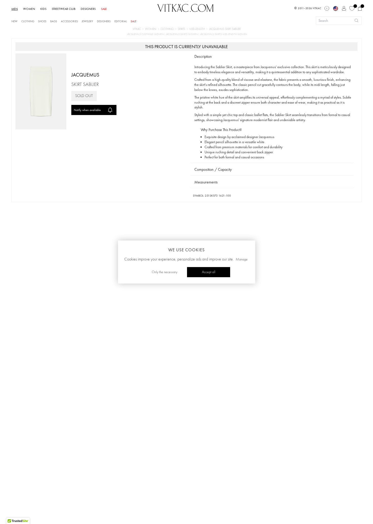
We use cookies (186, 250)
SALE (104, 8)
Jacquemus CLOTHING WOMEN (145, 34)
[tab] (272, 56)
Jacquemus (85, 74)
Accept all (208, 272)
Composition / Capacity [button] (213, 169)
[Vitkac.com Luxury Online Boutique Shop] (185, 7)
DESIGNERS (88, 8)
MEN (14, 8)
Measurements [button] (206, 182)
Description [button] (203, 56)
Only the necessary (164, 272)
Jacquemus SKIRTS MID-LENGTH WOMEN (223, 34)
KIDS (43, 8)
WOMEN (29, 8)
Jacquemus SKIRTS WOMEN (182, 34)
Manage (242, 259)
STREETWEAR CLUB (63, 8)
